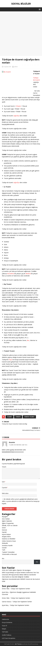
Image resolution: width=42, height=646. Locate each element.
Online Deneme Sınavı (9, 541)
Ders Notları (6, 519)
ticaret (9, 417)
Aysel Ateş (5, 592)
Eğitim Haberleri (7, 521)
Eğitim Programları (8, 523)
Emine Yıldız (5, 589)
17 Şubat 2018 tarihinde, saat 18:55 (18, 445)
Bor (28, 340)
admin (16, 67)
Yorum (4, 467)
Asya (10, 360)
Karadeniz (10, 273)
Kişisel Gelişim (6, 534)
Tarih (3, 550)
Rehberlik (5, 543)
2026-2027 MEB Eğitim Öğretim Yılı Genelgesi (16, 570)
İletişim (4, 629)
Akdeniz (28, 273)
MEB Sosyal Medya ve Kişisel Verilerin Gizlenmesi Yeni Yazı (20, 572)
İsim (3, 482)
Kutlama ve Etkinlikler (8, 539)
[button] (39, 9)
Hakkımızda (5, 619)
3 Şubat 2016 (7, 67)
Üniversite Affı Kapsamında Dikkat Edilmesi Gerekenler (19, 575)
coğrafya (16, 116)
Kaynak (4, 532)
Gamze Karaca (6, 602)
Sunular (4, 548)
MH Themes (18, 644)
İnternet (4, 530)
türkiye (18, 417)
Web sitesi (5, 493)
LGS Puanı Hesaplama (8, 638)
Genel (4, 528)
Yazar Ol (4, 625)
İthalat (18, 106)
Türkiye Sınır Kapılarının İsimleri (20, 589)
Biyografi (5, 517)
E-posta (4, 487)
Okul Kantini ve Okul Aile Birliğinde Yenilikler (15, 577)
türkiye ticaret (29, 417)
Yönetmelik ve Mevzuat (9, 554)
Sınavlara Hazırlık (7, 545)
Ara (3, 558)
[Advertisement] (21, 33)
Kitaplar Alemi (6, 537)
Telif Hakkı (5, 632)
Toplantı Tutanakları (8, 552)
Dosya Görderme (7, 622)
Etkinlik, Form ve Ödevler (10, 525)
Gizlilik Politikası (6, 635)
